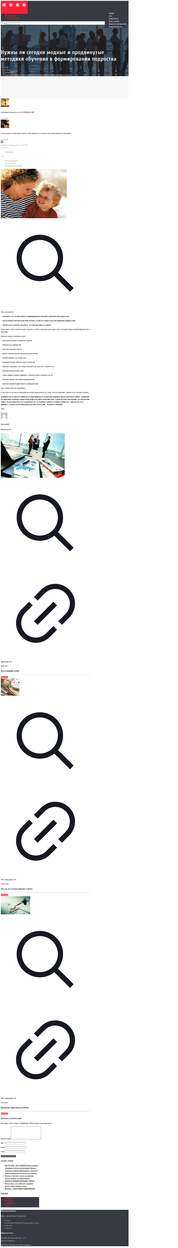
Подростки (8, 1201)
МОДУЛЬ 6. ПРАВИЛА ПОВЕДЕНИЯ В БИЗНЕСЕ (20, 1181)
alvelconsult (14, 145)
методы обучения (11, 161)
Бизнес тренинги (10, 16)
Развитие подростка (12, 18)
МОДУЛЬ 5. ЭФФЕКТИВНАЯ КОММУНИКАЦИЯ (20, 1189)
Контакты (8, 1228)
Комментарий (6, 1139)
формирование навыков (13, 166)
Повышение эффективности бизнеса (15, 1107)
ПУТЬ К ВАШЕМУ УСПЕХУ (10, 671)
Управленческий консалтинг (15, 13)
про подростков (10, 163)
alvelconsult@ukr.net (8, 1241)
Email (3, 1147)
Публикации (9, 72)
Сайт (2, 1152)
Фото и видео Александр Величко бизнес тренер (22, 1223)
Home (7, 67)
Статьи (7, 70)
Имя (3, 1143)
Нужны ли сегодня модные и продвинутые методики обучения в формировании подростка (37, 75)
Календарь (9, 1198)
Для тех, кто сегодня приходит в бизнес (17, 889)
